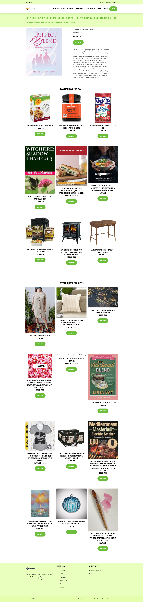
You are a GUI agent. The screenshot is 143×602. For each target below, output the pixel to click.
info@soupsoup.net (111, 2)
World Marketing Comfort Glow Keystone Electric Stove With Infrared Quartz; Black (71, 252)
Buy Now (78, 42)
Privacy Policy (106, 599)
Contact (84, 599)
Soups (99, 9)
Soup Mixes (91, 9)
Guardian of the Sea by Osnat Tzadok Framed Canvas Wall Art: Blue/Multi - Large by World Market (40, 523)
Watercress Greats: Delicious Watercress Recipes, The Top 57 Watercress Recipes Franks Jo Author (71, 190)
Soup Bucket (80, 9)
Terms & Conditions (94, 599)
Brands (62, 570)
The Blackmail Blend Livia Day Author (103, 402)
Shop (113, 9)
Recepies (70, 9)
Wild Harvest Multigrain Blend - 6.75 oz (40, 126)
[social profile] (33, 2)
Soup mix (91, 30)
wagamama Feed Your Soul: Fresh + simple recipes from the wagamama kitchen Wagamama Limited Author (103, 188)
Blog (106, 9)
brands (56, 9)
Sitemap (114, 599)
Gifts (63, 9)
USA (103, 2)
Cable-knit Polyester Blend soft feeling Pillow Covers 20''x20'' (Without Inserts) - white (71, 322)
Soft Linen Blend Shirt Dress (40, 336)
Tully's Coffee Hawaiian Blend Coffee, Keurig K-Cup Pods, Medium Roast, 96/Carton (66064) (71, 455)
